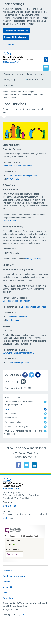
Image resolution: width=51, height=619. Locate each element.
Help (5, 592)
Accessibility (8, 587)
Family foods (10, 413)
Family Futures (9, 221)
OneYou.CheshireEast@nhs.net (23, 176)
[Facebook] (18, 465)
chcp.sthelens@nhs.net (19, 317)
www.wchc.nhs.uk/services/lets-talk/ (18, 353)
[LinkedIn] (34, 465)
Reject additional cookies (15, 37)
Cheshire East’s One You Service (17, 166)
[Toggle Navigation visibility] (46, 68)
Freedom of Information (14, 576)
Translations (8, 598)
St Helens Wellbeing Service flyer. (17, 301)
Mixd (23, 614)
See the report (13, 554)
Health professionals (36, 79)
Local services (10, 409)
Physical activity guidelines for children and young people (23, 432)
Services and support (13, 74)
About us (8, 85)
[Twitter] (26, 465)
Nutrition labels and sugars (16, 426)
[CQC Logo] (13, 532)
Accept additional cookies (16, 30)
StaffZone (7, 570)
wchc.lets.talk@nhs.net (19, 363)
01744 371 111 (12, 320)
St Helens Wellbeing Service (33, 307)
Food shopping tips (12, 422)
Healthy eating (10, 418)
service (6, 518)
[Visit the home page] (13, 57)
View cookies (8, 44)
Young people (10, 79)
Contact (6, 581)
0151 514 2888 (9, 506)
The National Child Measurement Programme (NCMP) (19, 403)
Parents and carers (35, 74)
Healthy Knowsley (33, 259)
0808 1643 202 (12, 179)
